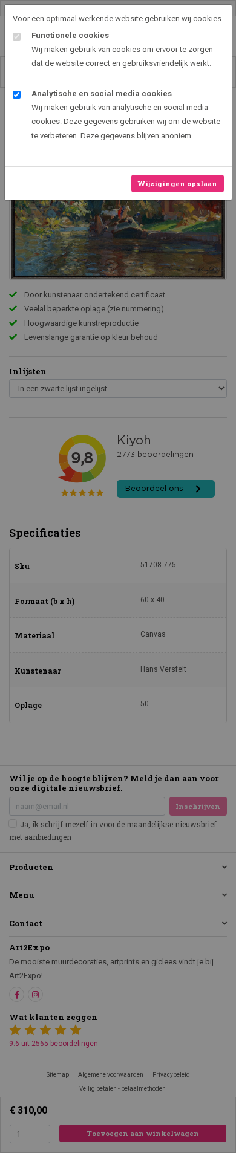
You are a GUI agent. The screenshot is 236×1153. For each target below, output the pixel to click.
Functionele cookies (70, 35)
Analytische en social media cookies (101, 93)
